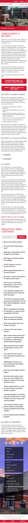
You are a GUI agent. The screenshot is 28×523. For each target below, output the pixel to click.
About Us (9, 448)
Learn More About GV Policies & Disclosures (14, 81)
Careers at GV (10, 478)
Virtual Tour (9, 457)
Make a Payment (11, 481)
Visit (4, 521)
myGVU (8, 462)
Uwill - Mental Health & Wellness (14, 88)
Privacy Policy (21, 517)
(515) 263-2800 (10, 496)
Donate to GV (10, 470)
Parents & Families (11, 465)
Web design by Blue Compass (14, 518)
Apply (12, 521)
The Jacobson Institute (12, 484)
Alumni (8, 467)
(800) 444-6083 (10, 499)
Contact (22, 521)
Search (22, 237)
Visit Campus (10, 454)
